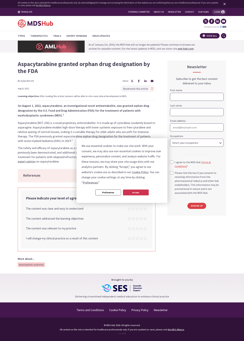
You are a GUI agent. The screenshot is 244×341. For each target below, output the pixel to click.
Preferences (108, 192)
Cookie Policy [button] (140, 172)
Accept (135, 192)
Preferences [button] (90, 182)
